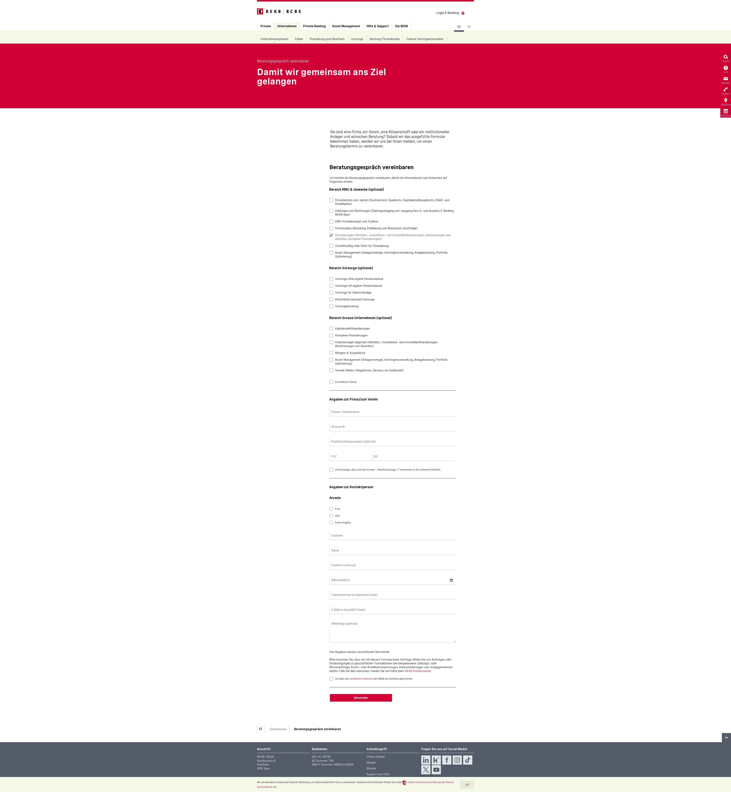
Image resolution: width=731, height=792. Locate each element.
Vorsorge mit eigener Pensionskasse (358, 285)
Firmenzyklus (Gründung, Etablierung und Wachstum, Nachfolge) (376, 228)
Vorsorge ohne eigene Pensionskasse (359, 279)
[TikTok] (467, 760)
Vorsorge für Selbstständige (353, 292)
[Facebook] (446, 760)
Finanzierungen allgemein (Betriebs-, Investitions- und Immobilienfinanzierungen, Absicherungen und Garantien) (386, 344)
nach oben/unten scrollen (726, 737)
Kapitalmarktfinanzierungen (352, 328)
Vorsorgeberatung (347, 306)
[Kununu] (436, 760)
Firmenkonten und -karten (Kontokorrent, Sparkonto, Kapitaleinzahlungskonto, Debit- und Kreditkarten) (392, 202)
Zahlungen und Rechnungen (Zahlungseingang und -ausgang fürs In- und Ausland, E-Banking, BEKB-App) (394, 212)
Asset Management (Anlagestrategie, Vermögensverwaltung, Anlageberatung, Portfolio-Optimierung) (392, 254)
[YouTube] (436, 769)
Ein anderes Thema (346, 381)
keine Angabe (343, 522)
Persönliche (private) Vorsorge (355, 299)
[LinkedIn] (425, 760)
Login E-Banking (447, 13)
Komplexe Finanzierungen (351, 335)
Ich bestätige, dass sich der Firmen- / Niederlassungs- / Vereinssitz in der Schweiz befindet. (388, 469)
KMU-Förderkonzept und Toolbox (356, 221)
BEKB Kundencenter (418, 671)
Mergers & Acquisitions (350, 353)
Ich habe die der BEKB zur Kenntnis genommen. (374, 678)
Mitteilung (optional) (344, 623)
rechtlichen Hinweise (361, 678)
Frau (337, 508)
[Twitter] (425, 769)
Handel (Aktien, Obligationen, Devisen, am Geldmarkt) (369, 370)
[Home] (260, 729)
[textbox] (392, 412)
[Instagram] (457, 760)
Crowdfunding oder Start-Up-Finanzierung (362, 246)
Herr (337, 515)
